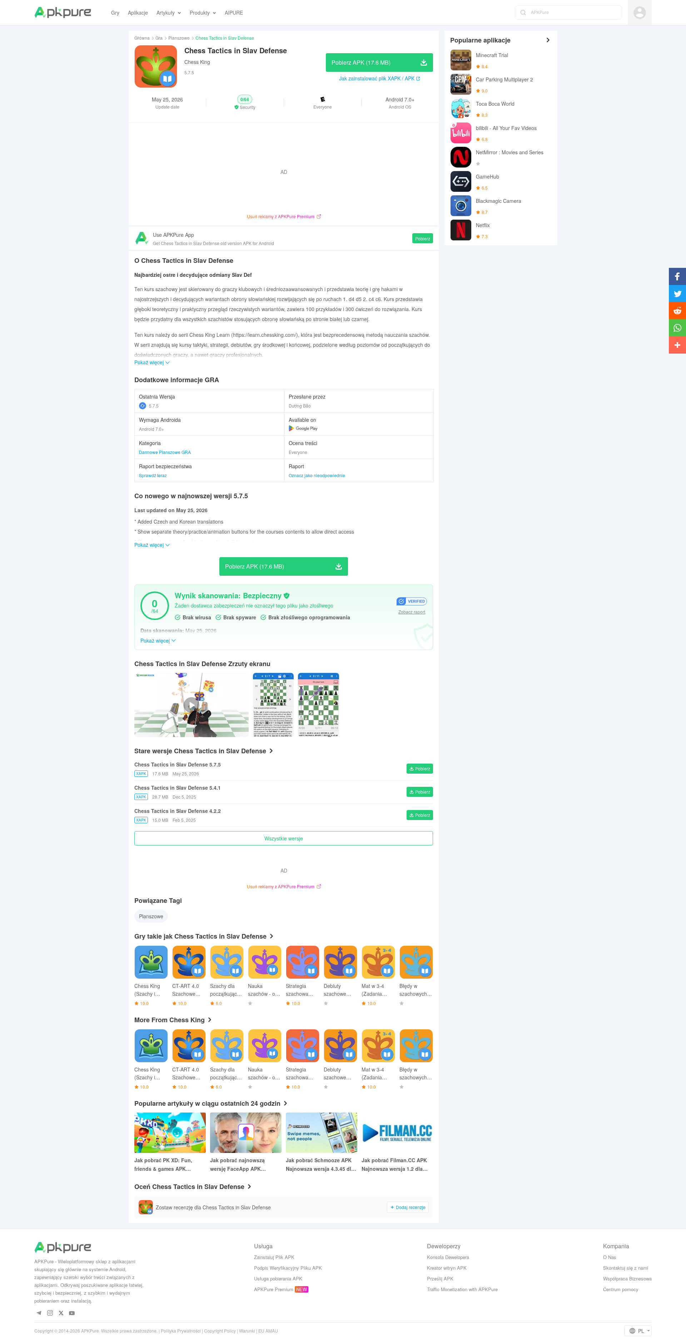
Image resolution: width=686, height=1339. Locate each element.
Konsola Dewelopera (448, 1257)
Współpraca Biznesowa (627, 1278)
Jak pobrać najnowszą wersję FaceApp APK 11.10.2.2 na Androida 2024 (243, 1164)
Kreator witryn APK (447, 1267)
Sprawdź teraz (153, 475)
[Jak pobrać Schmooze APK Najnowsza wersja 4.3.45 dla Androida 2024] (321, 1133)
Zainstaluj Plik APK (274, 1257)
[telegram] (38, 1313)
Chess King (197, 61)
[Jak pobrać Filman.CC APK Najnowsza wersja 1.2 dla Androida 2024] (397, 1133)
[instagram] (49, 1313)
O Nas (609, 1257)
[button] (245, 102)
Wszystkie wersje (283, 838)
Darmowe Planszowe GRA (165, 452)
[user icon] (639, 12)
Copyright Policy (220, 1331)
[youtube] (72, 1313)
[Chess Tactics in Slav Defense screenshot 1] (318, 705)
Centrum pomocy (620, 1289)
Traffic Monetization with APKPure (462, 1289)
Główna (142, 38)
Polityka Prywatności (181, 1331)
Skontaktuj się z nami (625, 1267)
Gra (159, 38)
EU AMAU (268, 1331)
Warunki (247, 1331)
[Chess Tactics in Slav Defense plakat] (273, 705)
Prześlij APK (440, 1278)
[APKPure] (62, 12)
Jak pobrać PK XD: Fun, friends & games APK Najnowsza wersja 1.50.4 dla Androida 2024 (168, 1164)
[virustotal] (286, 595)
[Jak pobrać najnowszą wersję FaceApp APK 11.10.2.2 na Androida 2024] (246, 1133)
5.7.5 (154, 406)
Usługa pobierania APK (278, 1278)
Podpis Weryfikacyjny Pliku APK (288, 1267)
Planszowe (179, 38)
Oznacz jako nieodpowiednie (317, 475)
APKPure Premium (273, 1289)
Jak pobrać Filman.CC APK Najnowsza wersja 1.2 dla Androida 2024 (394, 1164)
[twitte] (60, 1313)
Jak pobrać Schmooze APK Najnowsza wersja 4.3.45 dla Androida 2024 (320, 1164)
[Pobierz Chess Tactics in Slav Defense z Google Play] (303, 428)
